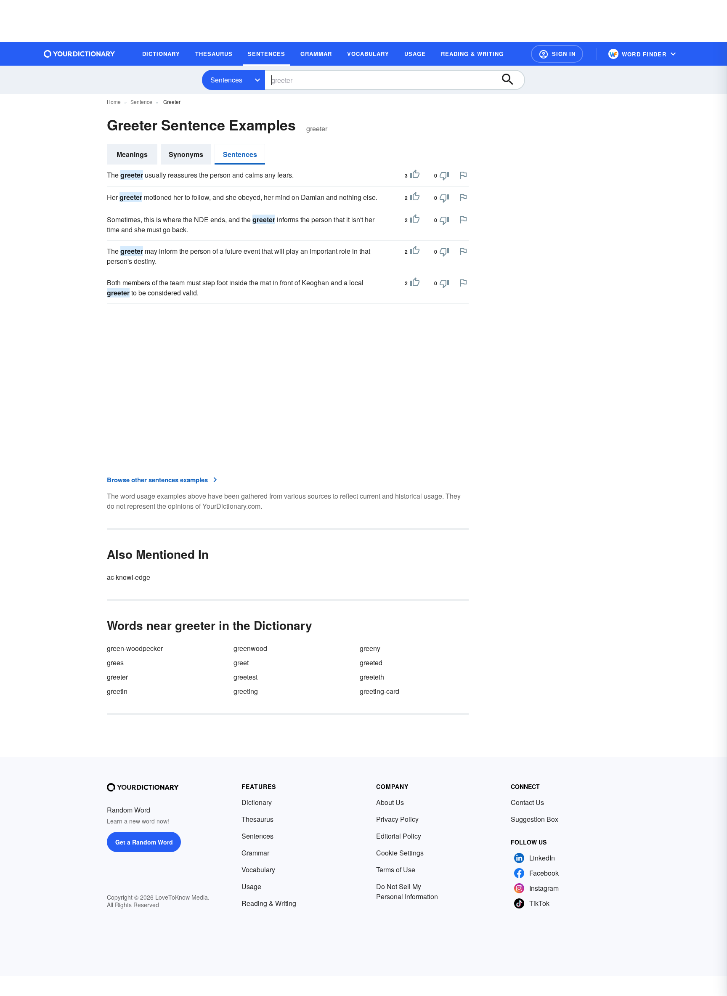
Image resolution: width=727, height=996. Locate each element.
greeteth (372, 677)
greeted (371, 662)
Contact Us (527, 802)
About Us (390, 802)
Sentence (141, 101)
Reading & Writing (268, 903)
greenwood (250, 648)
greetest (245, 677)
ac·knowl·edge (128, 577)
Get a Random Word (144, 842)
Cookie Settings (400, 853)
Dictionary (256, 802)
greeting (245, 691)
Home (114, 101)
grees (115, 662)
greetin (117, 691)
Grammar (255, 853)
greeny (370, 648)
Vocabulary (258, 869)
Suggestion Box (534, 819)
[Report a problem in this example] (463, 175)
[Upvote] (415, 175)
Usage (251, 886)
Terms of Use (395, 869)
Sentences (226, 80)
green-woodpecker (135, 648)
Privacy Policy (397, 819)
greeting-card (379, 691)
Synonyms (186, 154)
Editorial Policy (398, 836)
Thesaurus (257, 819)
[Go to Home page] (79, 54)
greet (241, 662)
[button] (557, 54)
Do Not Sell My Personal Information (407, 891)
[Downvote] (444, 175)
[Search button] (511, 80)
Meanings (132, 154)
